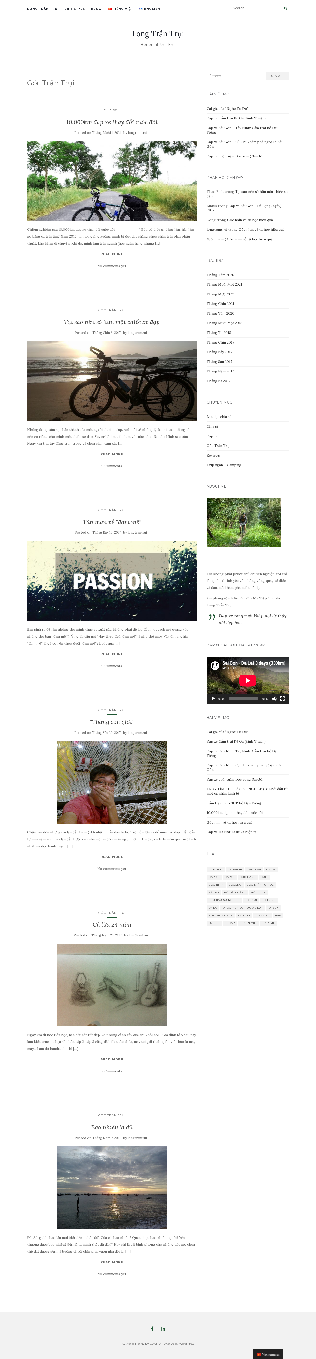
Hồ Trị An (258, 892)
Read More (111, 254)
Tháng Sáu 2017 (219, 361)
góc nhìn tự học (260, 884)
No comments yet (111, 266)
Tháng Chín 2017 (220, 342)
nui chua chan (221, 915)
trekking (262, 915)
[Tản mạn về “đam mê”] (112, 581)
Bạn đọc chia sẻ (219, 417)
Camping (216, 869)
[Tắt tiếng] (274, 698)
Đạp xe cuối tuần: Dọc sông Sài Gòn (235, 156)
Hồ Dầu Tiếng (235, 892)
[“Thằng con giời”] (112, 782)
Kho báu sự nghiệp (224, 900)
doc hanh (248, 877)
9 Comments (111, 466)
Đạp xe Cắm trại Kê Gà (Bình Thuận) (236, 118)
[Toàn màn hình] (282, 698)
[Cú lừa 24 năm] (112, 985)
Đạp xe (212, 436)
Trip (278, 915)
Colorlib (155, 1343)
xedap (230, 923)
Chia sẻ (110, 110)
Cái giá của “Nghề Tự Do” (228, 108)
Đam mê (268, 923)
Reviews (213, 455)
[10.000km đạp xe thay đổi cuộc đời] (112, 181)
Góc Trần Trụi (112, 310)
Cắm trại (254, 869)
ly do (213, 907)
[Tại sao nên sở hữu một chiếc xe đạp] (112, 381)
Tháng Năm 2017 (220, 371)
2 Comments (112, 1071)
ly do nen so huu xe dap (242, 907)
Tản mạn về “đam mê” (112, 522)
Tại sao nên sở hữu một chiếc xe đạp (112, 322)
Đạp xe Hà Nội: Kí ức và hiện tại (232, 832)
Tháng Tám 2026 (220, 275)
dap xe (214, 877)
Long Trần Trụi (43, 9)
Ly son (273, 907)
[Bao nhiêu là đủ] (112, 1187)
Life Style (75, 9)
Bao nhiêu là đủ (112, 1127)
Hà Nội (214, 892)
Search (277, 76)
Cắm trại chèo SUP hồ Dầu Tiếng (234, 803)
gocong (235, 884)
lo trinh (269, 900)
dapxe (230, 877)
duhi (264, 877)
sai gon (244, 915)
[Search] (285, 8)
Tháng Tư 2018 (219, 332)
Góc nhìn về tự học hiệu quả (250, 220)
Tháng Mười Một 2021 (224, 284)
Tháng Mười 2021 (221, 294)
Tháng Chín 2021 (220, 303)
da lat (271, 869)
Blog (96, 9)
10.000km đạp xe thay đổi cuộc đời (112, 122)
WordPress (186, 1343)
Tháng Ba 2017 (218, 381)
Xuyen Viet (248, 923)
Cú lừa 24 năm (112, 924)
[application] (248, 680)
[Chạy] (213, 698)
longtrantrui (137, 133)
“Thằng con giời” (112, 722)
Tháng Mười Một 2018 (224, 323)
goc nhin (216, 884)
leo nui (251, 900)
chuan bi (235, 869)
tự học (214, 923)
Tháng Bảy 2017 (219, 352)
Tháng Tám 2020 (220, 313)
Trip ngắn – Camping (224, 465)
